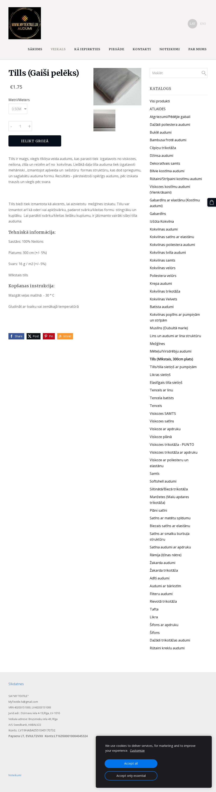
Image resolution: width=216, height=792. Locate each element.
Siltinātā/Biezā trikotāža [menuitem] (169, 489)
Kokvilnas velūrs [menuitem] (163, 268)
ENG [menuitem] (203, 24)
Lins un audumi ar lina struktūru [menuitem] (175, 336)
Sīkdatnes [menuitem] (16, 684)
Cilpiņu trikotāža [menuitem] (163, 147)
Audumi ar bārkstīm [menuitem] (165, 586)
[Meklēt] (204, 72)
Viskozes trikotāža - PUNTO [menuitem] (172, 444)
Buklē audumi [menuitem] (160, 132)
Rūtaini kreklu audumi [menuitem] (167, 648)
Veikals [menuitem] (58, 49)
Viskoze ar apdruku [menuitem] (165, 429)
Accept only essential (131, 776)
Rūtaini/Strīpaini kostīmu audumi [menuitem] (176, 178)
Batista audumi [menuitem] (162, 306)
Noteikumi (14, 775)
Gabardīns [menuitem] (158, 213)
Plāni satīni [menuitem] (158, 510)
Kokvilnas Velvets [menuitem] (163, 299)
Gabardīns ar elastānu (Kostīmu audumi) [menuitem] (175, 203)
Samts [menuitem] (154, 473)
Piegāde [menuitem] (116, 49)
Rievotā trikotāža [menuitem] (163, 601)
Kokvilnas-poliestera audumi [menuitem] (172, 244)
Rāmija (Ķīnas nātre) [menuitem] (165, 555)
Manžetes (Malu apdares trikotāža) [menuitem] (169, 500)
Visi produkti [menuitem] (160, 101)
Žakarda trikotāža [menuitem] (164, 570)
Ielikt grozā (34, 141)
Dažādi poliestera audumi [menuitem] (170, 124)
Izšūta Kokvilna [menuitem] (162, 221)
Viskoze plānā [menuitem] (161, 436)
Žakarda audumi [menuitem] (162, 562)
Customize (137, 751)
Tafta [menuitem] (154, 609)
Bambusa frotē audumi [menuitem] (168, 140)
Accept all (131, 763)
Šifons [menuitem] (155, 632)
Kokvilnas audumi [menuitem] (164, 229)
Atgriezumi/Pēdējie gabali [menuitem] (170, 116)
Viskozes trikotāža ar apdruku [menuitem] (173, 452)
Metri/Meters (19, 100)
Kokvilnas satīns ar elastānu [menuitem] (172, 237)
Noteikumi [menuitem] (169, 49)
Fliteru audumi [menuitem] (161, 593)
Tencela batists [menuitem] (162, 398)
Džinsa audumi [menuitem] (161, 155)
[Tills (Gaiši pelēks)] (104, 120)
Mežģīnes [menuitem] (157, 343)
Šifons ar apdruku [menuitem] (164, 624)
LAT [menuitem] (192, 24)
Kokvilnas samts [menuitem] (162, 260)
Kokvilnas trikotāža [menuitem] (165, 291)
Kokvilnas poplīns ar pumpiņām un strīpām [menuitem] (175, 317)
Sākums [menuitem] (35, 49)
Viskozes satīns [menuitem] (162, 421)
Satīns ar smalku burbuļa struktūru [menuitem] (169, 536)
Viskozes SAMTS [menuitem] (163, 413)
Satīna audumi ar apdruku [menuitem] (170, 547)
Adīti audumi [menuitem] (159, 578)
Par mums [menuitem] (197, 49)
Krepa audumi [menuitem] (161, 283)
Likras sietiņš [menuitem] (160, 374)
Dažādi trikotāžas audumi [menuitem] (170, 640)
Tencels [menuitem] (156, 405)
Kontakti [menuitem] (142, 49)
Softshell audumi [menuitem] (163, 481)
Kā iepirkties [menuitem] (87, 49)
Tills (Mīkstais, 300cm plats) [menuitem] (171, 359)
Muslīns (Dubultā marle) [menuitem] (169, 328)
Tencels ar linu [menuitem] (161, 390)
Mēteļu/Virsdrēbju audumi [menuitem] (170, 351)
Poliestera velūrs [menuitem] (163, 275)
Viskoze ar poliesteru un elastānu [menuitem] (169, 463)
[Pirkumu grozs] (211, 202)
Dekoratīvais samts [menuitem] (165, 163)
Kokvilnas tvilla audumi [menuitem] (168, 252)
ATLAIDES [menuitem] (158, 109)
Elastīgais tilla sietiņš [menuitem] (166, 382)
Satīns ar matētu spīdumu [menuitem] (170, 518)
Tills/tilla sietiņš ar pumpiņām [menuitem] (173, 367)
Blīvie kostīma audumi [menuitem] (167, 171)
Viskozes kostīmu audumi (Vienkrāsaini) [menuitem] (170, 189)
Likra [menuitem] (154, 617)
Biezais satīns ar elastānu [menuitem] (170, 525)
